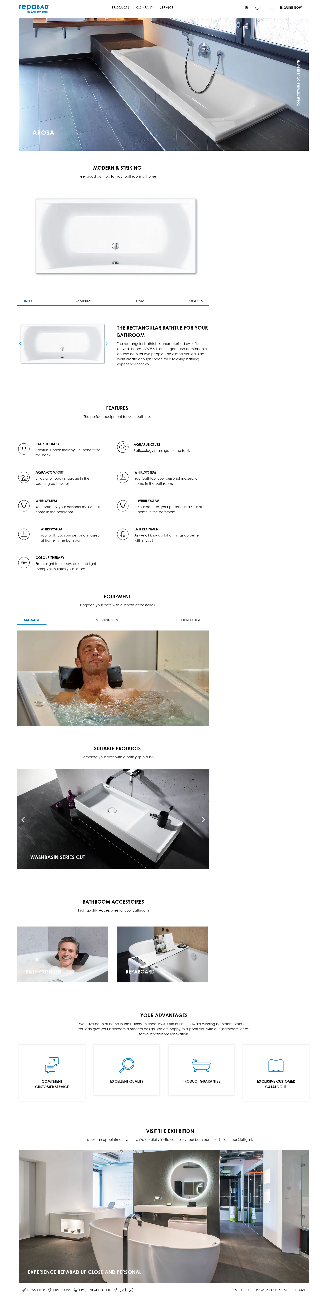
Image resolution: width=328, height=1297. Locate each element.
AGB (287, 1290)
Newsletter (36, 1290)
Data (140, 301)
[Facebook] (115, 1290)
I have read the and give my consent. (259, 132)
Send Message (263, 142)
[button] (259, 8)
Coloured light (188, 620)
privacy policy (256, 132)
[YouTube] (123, 1290)
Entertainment (107, 620)
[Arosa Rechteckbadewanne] (63, 343)
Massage (32, 620)
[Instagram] (131, 1290)
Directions (62, 1290)
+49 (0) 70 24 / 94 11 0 (94, 1290)
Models (196, 301)
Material (84, 301)
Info (28, 301)
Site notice (243, 1290)
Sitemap (300, 1290)
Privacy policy (268, 1290)
